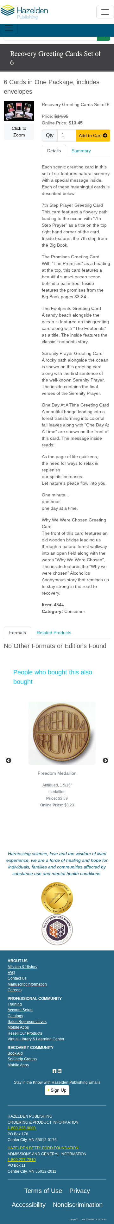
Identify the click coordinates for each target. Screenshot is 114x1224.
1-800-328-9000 (22, 1128)
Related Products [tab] (54, 632)
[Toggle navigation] (9, 28)
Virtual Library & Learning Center (36, 1039)
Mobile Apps (18, 1027)
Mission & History (22, 967)
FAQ (11, 972)
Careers (15, 990)
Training (15, 1004)
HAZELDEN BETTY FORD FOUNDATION (43, 1148)
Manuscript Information (27, 984)
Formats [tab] (17, 632)
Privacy (79, 1190)
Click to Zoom (19, 131)
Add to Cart (91, 135)
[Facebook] (55, 1071)
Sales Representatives (27, 1021)
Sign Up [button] (57, 1090)
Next (105, 761)
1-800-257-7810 (22, 1160)
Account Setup (20, 1010)
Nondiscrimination (78, 1204)
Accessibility (29, 1204)
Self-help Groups (22, 1059)
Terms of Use (43, 1190)
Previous (8, 761)
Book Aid (15, 1053)
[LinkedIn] (59, 1071)
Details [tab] (54, 150)
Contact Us (17, 978)
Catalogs (15, 1016)
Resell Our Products (25, 1033)
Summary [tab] (81, 150)
